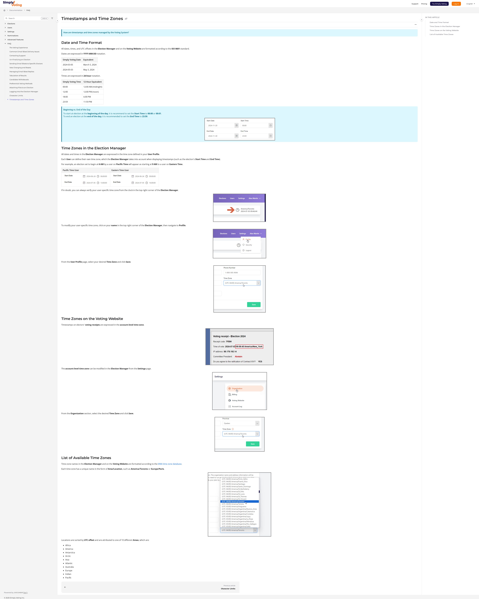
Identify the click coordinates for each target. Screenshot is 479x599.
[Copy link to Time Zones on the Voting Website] (127, 319)
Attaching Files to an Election (21, 88)
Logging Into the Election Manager (23, 92)
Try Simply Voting (439, 4)
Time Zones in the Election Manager (445, 26)
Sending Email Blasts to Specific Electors (26, 64)
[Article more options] (416, 25)
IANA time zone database (169, 464)
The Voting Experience (18, 48)
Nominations (12, 36)
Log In (456, 4)
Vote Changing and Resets (20, 68)
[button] (26, 18)
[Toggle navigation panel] (57, 20)
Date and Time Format (439, 22)
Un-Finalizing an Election (19, 60)
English (470, 4)
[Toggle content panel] (421, 19)
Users (9, 28)
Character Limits (16, 96)
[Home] (12, 4)
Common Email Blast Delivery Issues (24, 52)
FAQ (28, 10)
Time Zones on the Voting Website (444, 30)
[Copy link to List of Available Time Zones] (115, 458)
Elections (11, 24)
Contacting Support (17, 56)
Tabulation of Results (17, 76)
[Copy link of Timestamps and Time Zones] (126, 19)
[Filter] (52, 18)
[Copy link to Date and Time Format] (106, 43)
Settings (10, 32)
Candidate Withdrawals (19, 80)
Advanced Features (15, 40)
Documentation (15, 10)
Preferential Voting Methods (20, 84)
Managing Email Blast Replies (21, 72)
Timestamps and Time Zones (21, 100)
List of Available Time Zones (441, 34)
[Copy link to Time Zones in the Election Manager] (130, 148)
